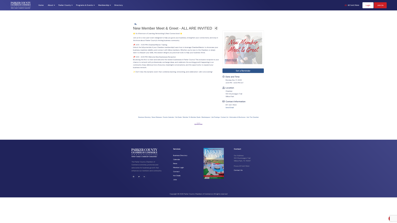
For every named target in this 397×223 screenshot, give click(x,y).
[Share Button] (216, 28)
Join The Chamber (253, 117)
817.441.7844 (353, 5)
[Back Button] (199, 24)
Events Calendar (168, 117)
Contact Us (224, 117)
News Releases (157, 117)
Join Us (380, 5)
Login (368, 5)
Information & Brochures (237, 117)
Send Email (230, 107)
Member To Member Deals (191, 117)
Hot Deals (178, 117)
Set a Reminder (243, 70)
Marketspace (206, 117)
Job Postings (215, 117)
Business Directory (144, 117)
